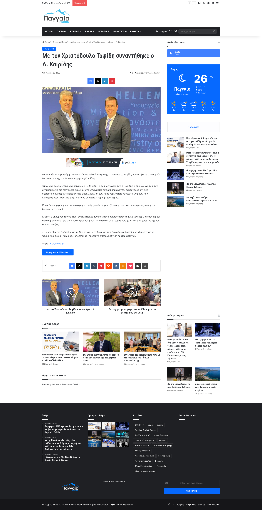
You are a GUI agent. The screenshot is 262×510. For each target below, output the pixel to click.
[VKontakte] (116, 266)
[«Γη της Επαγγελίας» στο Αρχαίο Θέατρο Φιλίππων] (175, 188)
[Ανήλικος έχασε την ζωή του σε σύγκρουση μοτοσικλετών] (122, 434)
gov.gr (150, 425)
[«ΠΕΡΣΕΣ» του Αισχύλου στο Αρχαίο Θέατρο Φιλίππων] (122, 443)
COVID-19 (139, 425)
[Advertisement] (161, 16)
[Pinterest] (112, 81)
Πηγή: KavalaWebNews (58, 252)
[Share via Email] (138, 266)
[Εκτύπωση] (145, 266)
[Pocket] (130, 266)
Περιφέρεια (66, 42)
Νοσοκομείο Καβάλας (144, 456)
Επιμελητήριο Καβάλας (145, 440)
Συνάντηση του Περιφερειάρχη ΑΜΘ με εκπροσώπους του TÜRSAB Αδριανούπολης (142, 358)
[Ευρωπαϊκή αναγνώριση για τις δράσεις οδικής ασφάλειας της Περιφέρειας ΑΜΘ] (101, 342)
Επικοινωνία (213, 504)
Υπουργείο (161, 466)
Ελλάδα (89, 31)
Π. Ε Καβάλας (164, 456)
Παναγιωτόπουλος (143, 461)
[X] (98, 81)
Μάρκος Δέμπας (142, 445)
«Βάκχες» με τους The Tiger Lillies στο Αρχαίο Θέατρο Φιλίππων (118, 3)
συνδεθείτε (74, 384)
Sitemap (201, 504)
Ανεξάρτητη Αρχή (142, 435)
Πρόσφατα (193, 127)
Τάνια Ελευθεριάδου (143, 466)
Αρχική (48, 31)
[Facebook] (90, 81)
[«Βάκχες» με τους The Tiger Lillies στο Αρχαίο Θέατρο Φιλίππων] (175, 174)
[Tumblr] (94, 266)
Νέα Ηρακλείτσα (142, 451)
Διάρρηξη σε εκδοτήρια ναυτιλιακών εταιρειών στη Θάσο (206, 387)
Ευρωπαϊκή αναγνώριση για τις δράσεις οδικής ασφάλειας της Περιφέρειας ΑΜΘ (101, 358)
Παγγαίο (61, 31)
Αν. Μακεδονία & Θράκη (145, 430)
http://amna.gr (56, 243)
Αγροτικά (103, 31)
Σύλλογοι (159, 461)
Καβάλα (74, 31)
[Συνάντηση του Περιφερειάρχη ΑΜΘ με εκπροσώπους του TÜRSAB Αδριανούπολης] (142, 342)
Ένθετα (134, 31)
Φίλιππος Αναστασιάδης (145, 471)
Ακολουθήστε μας (187, 415)
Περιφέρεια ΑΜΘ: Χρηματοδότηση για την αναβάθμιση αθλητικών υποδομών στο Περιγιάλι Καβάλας (60, 357)
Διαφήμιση (191, 504)
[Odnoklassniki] (123, 266)
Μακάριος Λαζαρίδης (162, 445)
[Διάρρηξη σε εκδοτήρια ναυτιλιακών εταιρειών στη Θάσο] (175, 201)
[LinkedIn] (105, 81)
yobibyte (129, 504)
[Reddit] (109, 266)
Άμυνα (160, 425)
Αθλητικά (118, 31)
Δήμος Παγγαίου (161, 435)
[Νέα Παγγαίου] (56, 16)
